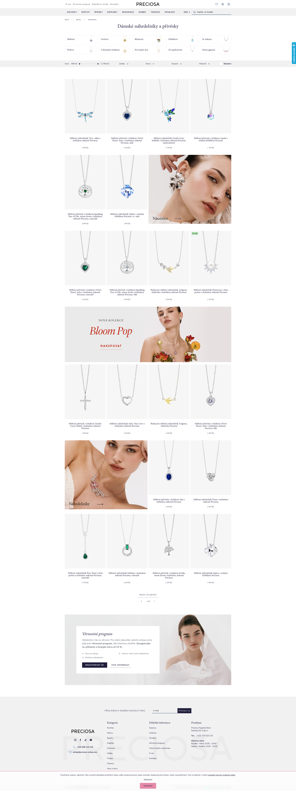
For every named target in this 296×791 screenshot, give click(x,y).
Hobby (110, 753)
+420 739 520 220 (204, 735)
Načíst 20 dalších (148, 594)
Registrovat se (94, 665)
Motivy (110, 733)
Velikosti (152, 733)
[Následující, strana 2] (148, 601)
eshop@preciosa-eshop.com (85, 752)
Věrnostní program (81, 4)
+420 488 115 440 (85, 747)
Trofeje (110, 758)
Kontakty (114, 4)
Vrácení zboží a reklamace (159, 748)
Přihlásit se (184, 710)
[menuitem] (72, 12)
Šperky (110, 738)
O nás (68, 4)
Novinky (110, 728)
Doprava (152, 728)
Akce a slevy (112, 768)
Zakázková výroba (100, 4)
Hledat (194, 12)
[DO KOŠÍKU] (85, 106)
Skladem (227, 63)
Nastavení (148, 780)
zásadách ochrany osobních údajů (221, 775)
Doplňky (110, 743)
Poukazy (110, 763)
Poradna (152, 738)
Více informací (120, 665)
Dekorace (111, 748)
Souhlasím (148, 786)
